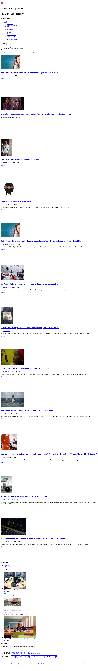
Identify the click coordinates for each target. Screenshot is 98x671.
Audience (9, 28)
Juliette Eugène (6, 244)
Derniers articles (11, 29)
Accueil (5, 21)
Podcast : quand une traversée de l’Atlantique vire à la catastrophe (27, 410)
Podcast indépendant (12, 25)
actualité (2, 663)
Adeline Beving (6, 499)
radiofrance (6, 665)
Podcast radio (10, 24)
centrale (17, 663)
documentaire (37, 663)
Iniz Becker (5, 204)
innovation (62, 663)
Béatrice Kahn (6, 331)
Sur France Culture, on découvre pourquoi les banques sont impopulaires (29, 284)
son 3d (15, 665)
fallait (42, 663)
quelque (2, 665)
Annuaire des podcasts (12, 37)
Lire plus (3, 78)
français (45, 663)
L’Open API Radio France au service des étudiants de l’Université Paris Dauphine (23, 638)
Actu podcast (10, 32)
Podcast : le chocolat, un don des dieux (20, 652)
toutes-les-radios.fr (9, 669)
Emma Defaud (6, 117)
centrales (21, 663)
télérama (26, 665)
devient (32, 663)
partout (74, 663)
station (18, 665)
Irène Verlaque (6, 413)
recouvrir (11, 665)
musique (70, 663)
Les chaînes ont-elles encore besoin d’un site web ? (16, 614)
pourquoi (89, 663)
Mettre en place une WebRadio (11, 589)
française (49, 663)
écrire (38, 665)
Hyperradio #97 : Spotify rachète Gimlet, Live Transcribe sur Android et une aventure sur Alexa (34, 655)
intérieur (66, 663)
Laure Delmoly (6, 541)
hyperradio (57, 663)
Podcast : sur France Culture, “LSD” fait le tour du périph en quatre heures (30, 73)
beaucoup (7, 663)
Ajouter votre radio (11, 36)
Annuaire (6, 33)
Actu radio (9, 30)
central (13, 663)
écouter (35, 665)
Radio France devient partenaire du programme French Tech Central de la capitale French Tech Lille (41, 241)
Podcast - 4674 (7, 566)
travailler (22, 665)
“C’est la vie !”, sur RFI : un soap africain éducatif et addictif (25, 368)
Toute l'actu (6, 26)
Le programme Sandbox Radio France (16, 201)
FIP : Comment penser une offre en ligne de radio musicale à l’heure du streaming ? (34, 538)
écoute (32, 665)
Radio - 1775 (7, 565)
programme (93, 663)
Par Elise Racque (7, 75)
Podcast (5, 22)
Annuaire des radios (11, 35)
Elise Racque (6, 162)
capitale (10, 663)
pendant (77, 663)
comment (25, 663)
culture (29, 663)
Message (3, 49)
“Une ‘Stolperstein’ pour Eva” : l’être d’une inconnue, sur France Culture (30, 328)
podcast (81, 663)
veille (29, 665)
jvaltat (4, 457)
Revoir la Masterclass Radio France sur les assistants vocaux (24, 496)
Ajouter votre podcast (12, 39)
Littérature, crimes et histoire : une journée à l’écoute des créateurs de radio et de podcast (36, 114)
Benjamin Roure (7, 371)
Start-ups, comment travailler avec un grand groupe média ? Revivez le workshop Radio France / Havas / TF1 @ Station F (49, 454)
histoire (52, 663)
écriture (41, 665)
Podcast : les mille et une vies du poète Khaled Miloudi (22, 159)
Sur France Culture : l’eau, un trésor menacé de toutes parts (27, 653)
